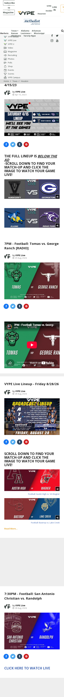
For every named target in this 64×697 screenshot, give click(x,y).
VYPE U (10, 44)
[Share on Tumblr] (19, 144)
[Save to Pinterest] (26, 144)
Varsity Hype (30, 36)
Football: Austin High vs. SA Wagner (44, 494)
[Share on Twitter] (12, 144)
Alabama (25, 31)
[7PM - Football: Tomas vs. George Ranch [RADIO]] (32, 280)
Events (10, 70)
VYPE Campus (13, 77)
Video (10, 47)
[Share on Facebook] (6, 144)
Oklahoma (16, 36)
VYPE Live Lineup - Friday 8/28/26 (31, 384)
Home (6, 81)
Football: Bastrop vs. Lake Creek (45, 522)
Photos (10, 59)
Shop (10, 66)
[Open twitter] (57, 35)
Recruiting (12, 55)
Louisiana (25, 33)
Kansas (14, 33)
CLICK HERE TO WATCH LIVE (27, 668)
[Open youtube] (57, 40)
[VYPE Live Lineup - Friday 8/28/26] (32, 416)
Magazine (12, 51)
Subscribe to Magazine (9, 7)
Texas (14, 31)
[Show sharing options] (57, 196)
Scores (10, 73)
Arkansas (36, 31)
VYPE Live (11, 40)
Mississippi (39, 33)
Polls (9, 62)
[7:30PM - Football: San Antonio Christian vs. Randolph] (32, 631)
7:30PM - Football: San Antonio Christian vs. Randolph (29, 595)
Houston (24, 81)
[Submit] (62, 31)
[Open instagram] (51, 40)
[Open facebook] (51, 35)
